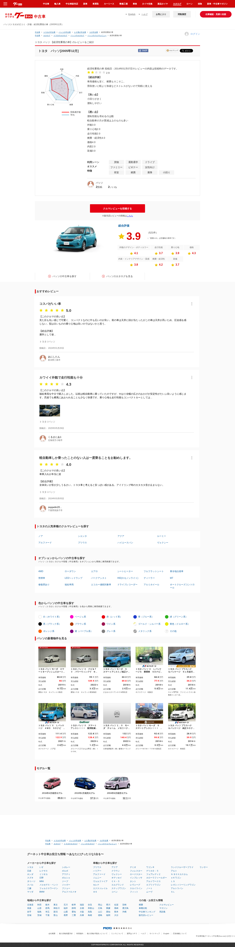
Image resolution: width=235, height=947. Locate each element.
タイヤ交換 (147, 4)
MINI (41, 881)
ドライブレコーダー (127, 584)
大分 (116, 915)
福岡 (108, 915)
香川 (108, 905)
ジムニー (97, 878)
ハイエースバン (125, 542)
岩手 (29, 912)
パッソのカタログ (77, 35)
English (131, 14)
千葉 (47, 915)
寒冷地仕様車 (176, 571)
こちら (130, 216)
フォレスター (136, 871)
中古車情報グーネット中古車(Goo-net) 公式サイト (215, 936)
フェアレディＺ (153, 874)
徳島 (100, 915)
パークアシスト (99, 578)
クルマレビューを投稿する (117, 208)
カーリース (109, 4)
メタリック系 (145, 631)
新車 (85, 4)
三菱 (29, 888)
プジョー (66, 888)
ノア (40, 536)
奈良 (90, 905)
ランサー (204, 867)
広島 (100, 908)
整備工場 (123, 4)
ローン (189, 4)
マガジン (163, 908)
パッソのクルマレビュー (97, 35)
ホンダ (30, 874)
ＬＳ (173, 881)
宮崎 (124, 905)
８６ (95, 892)
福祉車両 (69, 584)
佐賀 (116, 905)
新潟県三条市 (54, 360)
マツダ (30, 892)
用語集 (162, 912)
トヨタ (30, 867)
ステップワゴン (118, 888)
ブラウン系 (80, 624)
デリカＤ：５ (152, 871)
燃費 (141, 905)
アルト (174, 871)
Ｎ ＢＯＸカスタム (179, 874)
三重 (74, 915)
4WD (40, 571)
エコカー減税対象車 (101, 584)
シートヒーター (125, 571)
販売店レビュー (146, 915)
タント (133, 881)
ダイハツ (31, 881)
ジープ (65, 881)
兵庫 (82, 915)
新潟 (56, 912)
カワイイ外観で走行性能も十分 (61, 377)
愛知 (74, 912)
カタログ (177, 4)
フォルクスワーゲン (48, 888)
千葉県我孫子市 (55, 510)
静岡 (74, 908)
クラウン (115, 871)
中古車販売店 (72, 4)
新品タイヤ (163, 4)
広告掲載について (180, 933)
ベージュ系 (80, 616)
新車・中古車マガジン (217, 4)
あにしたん (54, 356)
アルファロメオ (69, 892)
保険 (200, 4)
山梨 (66, 912)
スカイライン (136, 888)
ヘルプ (144, 14)
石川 (66, 905)
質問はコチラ (132, 933)
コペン (114, 892)
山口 (100, 912)
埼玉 (47, 912)
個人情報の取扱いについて (97, 933)
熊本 (116, 912)
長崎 (116, 908)
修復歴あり (44, 584)
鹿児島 (125, 908)
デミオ (133, 867)
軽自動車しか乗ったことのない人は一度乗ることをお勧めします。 (85, 457)
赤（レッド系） (114, 616)
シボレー (66, 867)
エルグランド (117, 885)
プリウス (82, 542)
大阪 (82, 912)
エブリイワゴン (153, 885)
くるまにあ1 (54, 437)
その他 (173, 631)
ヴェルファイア (100, 881)
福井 (66, 908)
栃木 (47, 905)
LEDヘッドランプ (73, 578)
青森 (29, 908)
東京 (56, 905)
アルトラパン (177, 888)
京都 (82, 908)
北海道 (30, 905)
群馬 (47, 908)
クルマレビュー (166, 905)
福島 (39, 912)
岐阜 (74, 905)
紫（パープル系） (84, 631)
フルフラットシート (154, 571)
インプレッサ (136, 878)
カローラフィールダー (156, 878)
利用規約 (79, 933)
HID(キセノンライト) (127, 578)
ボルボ (65, 871)
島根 (90, 915)
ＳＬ (173, 892)
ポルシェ (66, 878)
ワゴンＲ (150, 867)
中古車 (37, 32)
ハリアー (97, 871)
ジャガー (66, 885)
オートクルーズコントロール (182, 586)
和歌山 (91, 908)
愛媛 (108, 908)
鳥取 (90, 912)
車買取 (96, 4)
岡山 (100, 905)
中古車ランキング (147, 912)
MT (171, 578)
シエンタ (82, 536)
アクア (121, 536)
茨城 (39, 915)
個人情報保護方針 (66, 933)
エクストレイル (100, 888)
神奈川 (57, 908)
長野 (66, 915)
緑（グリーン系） (179, 616)
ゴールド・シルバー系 (149, 624)
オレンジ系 (48, 631)
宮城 (29, 915)
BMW (41, 892)
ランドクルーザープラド (182, 867)
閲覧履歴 (182, 14)
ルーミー (161, 536)
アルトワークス (153, 881)
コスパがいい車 (50, 303)
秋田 (39, 905)
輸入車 (57, 4)
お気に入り (161, 14)
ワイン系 (110, 624)
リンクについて (117, 933)
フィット (134, 892)
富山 (56, 915)
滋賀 (82, 905)
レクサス (43, 871)
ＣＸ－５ (115, 881)
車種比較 (143, 908)
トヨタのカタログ (60, 35)
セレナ (96, 885)
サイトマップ (154, 933)
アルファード (45, 542)
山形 (39, 908)
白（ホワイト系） (52, 616)
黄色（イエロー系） (180, 624)
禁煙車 (41, 578)
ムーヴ (149, 892)
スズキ (30, 878)
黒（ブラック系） (52, 624)
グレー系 (110, 631)
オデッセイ (116, 878)
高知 (108, 912)
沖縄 (124, 912)
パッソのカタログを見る (119, 276)
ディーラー (149, 578)
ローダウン (70, 571)
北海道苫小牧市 (55, 440)
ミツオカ (43, 874)
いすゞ (42, 867)
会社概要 (52, 933)
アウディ (66, 874)
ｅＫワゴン (176, 878)
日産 (29, 871)
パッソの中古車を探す (64, 276)
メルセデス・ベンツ (48, 885)
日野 (41, 878)
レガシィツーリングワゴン (183, 885)
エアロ (94, 571)
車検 (135, 4)
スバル (30, 885)
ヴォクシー (162, 542)
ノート (149, 888)
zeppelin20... (55, 507)
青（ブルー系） (146, 616)
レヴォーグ (135, 885)
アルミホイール (151, 584)
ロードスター (136, 874)
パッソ (99, 182)
